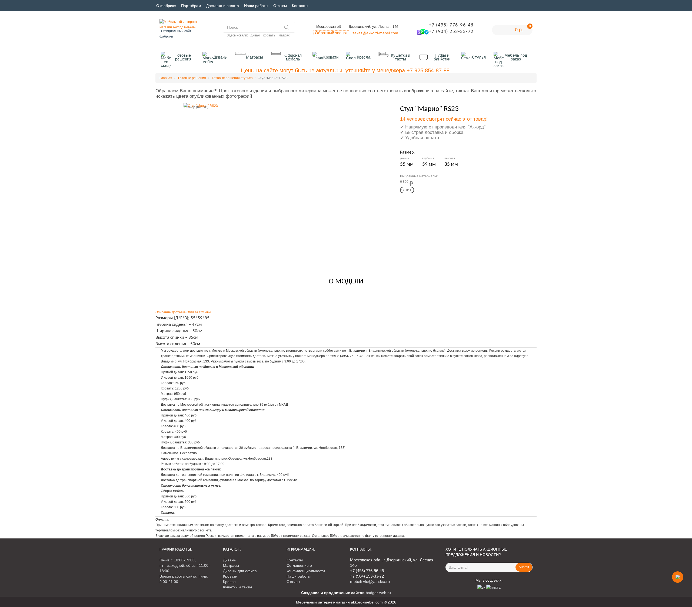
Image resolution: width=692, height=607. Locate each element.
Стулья (479, 57)
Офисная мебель (293, 57)
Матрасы (254, 57)
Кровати (330, 57)
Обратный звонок (331, 32)
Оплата (192, 312)
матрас (284, 35)
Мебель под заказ (515, 57)
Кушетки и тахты (400, 57)
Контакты (300, 6)
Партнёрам (191, 6)
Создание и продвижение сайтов (333, 593)
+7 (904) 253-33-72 (451, 31)
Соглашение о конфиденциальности (306, 568)
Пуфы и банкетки (442, 57)
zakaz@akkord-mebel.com (375, 33)
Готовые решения (183, 57)
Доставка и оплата (222, 6)
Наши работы (256, 6)
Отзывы (280, 6)
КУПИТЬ (407, 190)
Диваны (220, 57)
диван (255, 35)
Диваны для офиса (240, 571)
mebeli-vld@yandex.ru (370, 581)
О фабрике (166, 6)
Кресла (363, 57)
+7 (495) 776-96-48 (451, 25)
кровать (269, 35)
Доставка (179, 312)
